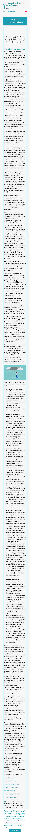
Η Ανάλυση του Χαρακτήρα (15, 49)
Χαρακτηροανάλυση (15, 22)
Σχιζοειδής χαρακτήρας (10, 778)
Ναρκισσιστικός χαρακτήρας (12, 784)
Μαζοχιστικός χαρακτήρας (11, 787)
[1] (18, 53)
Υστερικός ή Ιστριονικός (12, 794)
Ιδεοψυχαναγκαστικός (12, 797)
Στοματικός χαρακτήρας (10, 781)
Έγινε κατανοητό (15, 830)
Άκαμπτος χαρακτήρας (10, 790)
